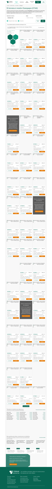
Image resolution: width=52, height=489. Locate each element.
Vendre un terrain (37, 2)
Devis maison (43, 2)
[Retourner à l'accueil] (13, 472)
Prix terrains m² (32, 2)
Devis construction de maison (24, 479)
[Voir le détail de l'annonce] (26, 39)
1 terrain (44, 412)
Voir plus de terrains (26, 406)
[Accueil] (9, 2)
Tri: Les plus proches (41, 27)
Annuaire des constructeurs (11, 483)
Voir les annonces (43, 21)
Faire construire (26, 2)
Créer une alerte (37, 21)
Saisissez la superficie (39, 17)
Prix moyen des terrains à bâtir (11, 482)
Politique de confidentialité (37, 480)
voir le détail (10, 108)
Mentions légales (35, 479)
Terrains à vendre (16, 2)
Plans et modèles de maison (24, 480)
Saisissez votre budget (30, 17)
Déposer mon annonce (13, 464)
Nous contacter (35, 478)
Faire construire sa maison (24, 478)
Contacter (16, 108)
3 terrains (17, 412)
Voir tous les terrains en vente (11, 479)
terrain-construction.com (13, 46)
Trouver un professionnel (13, 130)
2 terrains (30, 412)
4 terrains (17, 413)
